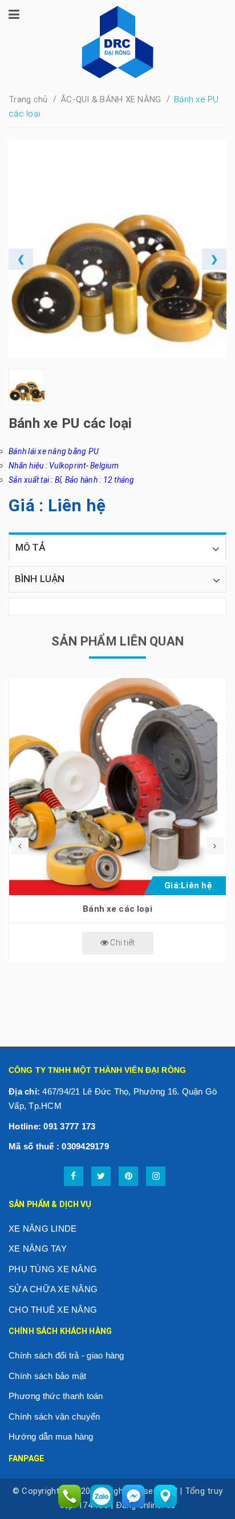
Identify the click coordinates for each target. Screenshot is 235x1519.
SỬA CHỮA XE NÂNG (53, 1289)
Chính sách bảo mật (48, 1376)
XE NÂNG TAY (38, 1248)
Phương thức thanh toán (56, 1396)
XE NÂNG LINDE (42, 1228)
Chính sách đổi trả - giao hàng (66, 1355)
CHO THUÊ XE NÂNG (53, 1309)
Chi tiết (121, 942)
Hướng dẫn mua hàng (51, 1436)
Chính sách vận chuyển (54, 1416)
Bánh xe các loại (117, 909)
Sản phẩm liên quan (117, 641)
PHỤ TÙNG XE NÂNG (53, 1269)
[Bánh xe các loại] (117, 786)
